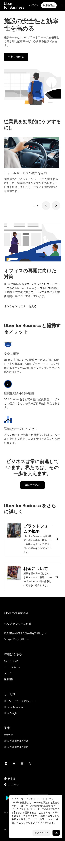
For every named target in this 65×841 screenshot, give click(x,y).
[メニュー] (60, 5)
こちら (22, 822)
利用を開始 (49, 5)
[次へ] (56, 205)
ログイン (33, 5)
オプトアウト (41, 832)
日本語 (11, 778)
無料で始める (16, 56)
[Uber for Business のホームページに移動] (14, 5)
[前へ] (46, 205)
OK (56, 832)
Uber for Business (16, 613)
